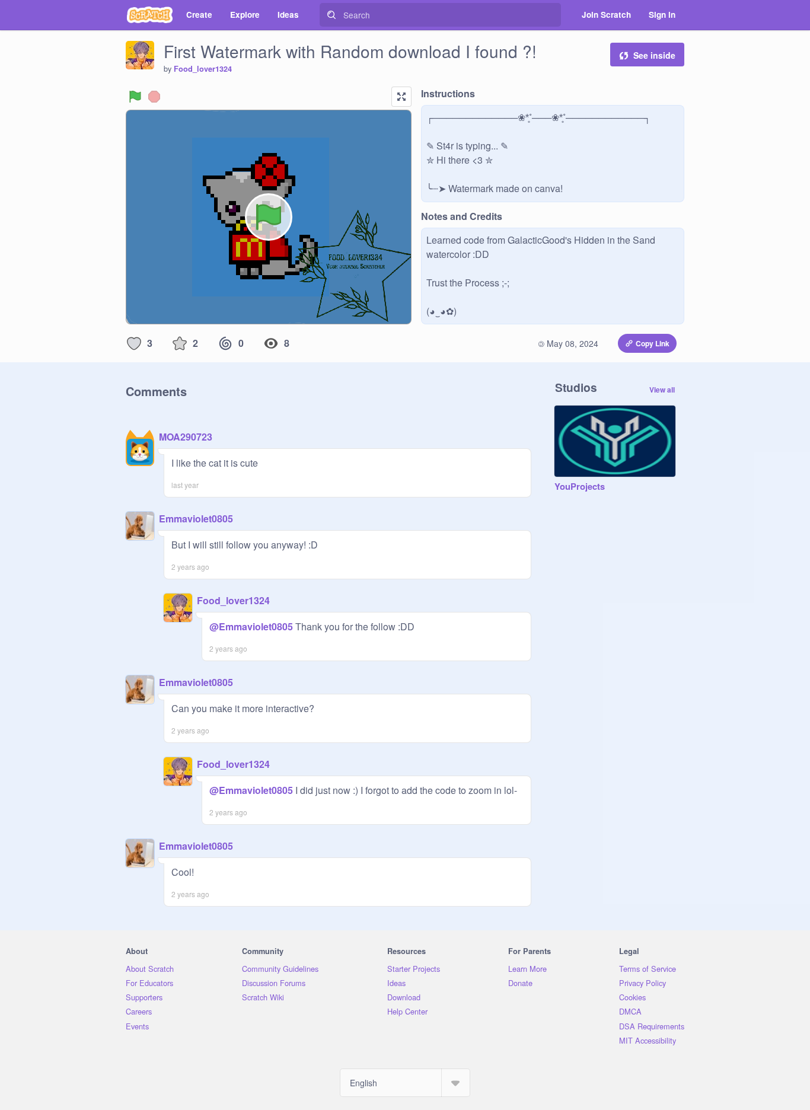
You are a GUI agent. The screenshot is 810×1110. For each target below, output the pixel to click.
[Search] (331, 15)
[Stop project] (154, 96)
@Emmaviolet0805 (251, 626)
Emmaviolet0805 (196, 518)
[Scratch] (150, 15)
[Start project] (135, 96)
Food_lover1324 (203, 68)
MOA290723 (185, 437)
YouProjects (579, 486)
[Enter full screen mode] (401, 97)
